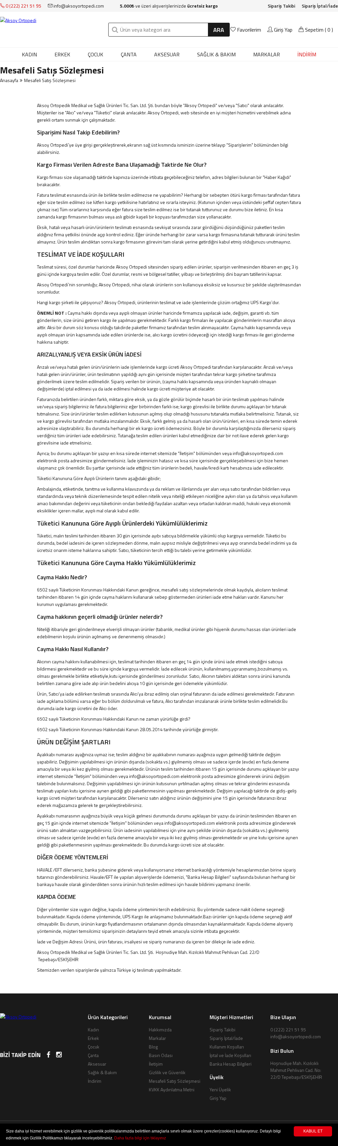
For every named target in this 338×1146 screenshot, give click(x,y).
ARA (218, 29)
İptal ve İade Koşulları (230, 1055)
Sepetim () (318, 30)
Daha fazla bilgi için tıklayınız (140, 1138)
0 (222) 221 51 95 (23, 5)
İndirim (94, 1080)
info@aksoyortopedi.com (78, 5)
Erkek (62, 54)
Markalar (157, 1038)
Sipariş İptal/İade (320, 5)
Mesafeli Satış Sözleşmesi (174, 1080)
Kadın (29, 54)
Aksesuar (167, 54)
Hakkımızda (160, 1029)
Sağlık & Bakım (216, 54)
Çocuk (95, 54)
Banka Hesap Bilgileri (231, 1063)
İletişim (156, 1063)
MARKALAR (266, 54)
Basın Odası (161, 1055)
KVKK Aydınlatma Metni (171, 1089)
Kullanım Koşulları (227, 1046)
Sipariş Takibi (281, 5)
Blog (153, 1046)
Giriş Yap (282, 30)
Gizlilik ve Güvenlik (167, 1072)
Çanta (129, 54)
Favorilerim (249, 30)
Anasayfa (9, 80)
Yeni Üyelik (220, 1089)
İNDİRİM (306, 54)
